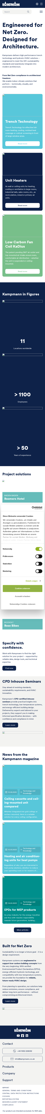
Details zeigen (32, 581)
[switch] (38, 556)
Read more (22, 143)
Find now (9, 668)
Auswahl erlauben (22, 596)
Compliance (8, 1105)
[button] (41, 12)
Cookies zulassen (22, 588)
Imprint (5, 1088)
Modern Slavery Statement (15, 1102)
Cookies (6, 1096)
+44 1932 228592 (24, 1051)
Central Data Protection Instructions (20, 1093)
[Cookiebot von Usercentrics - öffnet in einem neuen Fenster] (32, 507)
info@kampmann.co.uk (25, 1059)
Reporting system (10, 1099)
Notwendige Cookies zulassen (22, 604)
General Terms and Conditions (16, 1090)
